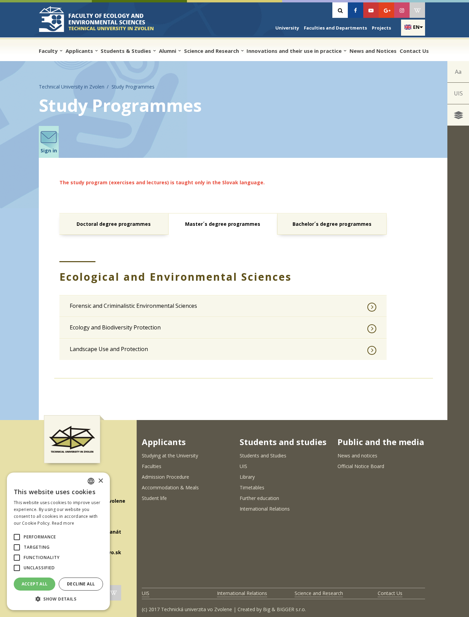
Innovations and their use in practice (295, 50)
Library (247, 477)
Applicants (80, 50)
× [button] (100, 481)
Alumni (168, 50)
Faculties (151, 466)
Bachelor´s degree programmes (332, 224)
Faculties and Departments (335, 28)
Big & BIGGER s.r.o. (284, 609)
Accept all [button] (35, 584)
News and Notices (373, 50)
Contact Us (414, 50)
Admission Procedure (165, 477)
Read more (63, 523)
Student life (154, 498)
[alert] (58, 541)
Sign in (49, 150)
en (416, 27)
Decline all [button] (81, 584)
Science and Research (212, 50)
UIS (458, 93)
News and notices (357, 455)
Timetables (252, 487)
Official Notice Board (361, 466)
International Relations (265, 508)
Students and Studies (263, 455)
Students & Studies (126, 50)
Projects (381, 28)
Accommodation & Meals (170, 487)
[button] (17, 537)
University (287, 28)
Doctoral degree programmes (114, 224)
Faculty (49, 50)
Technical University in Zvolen (71, 86)
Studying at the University (170, 455)
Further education (259, 498)
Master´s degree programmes (222, 224)
